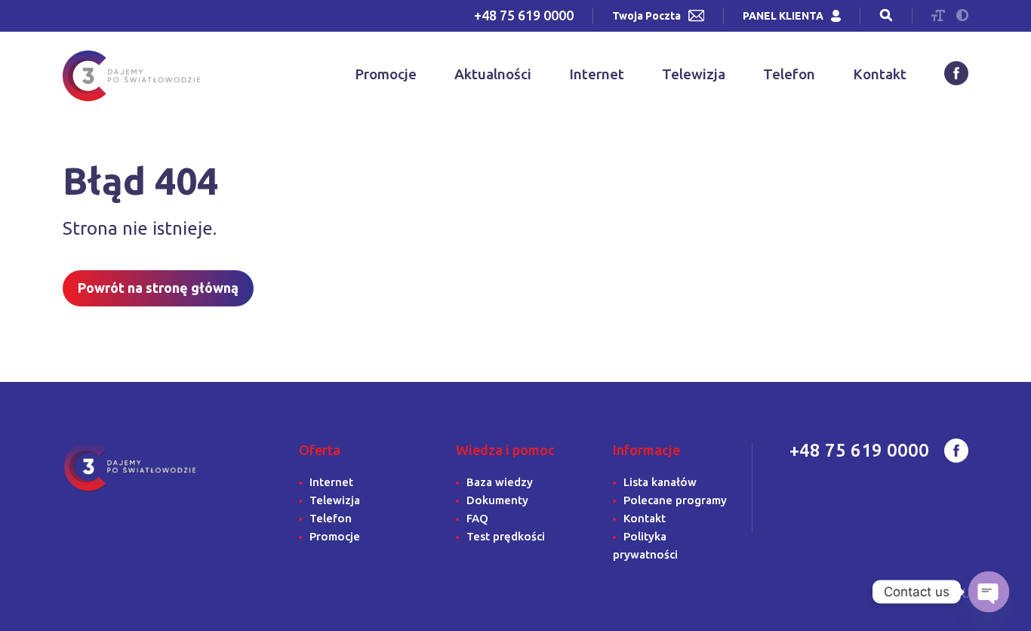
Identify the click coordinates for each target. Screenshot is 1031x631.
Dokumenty (497, 500)
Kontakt (879, 74)
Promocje (386, 74)
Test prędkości (505, 536)
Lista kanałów (660, 482)
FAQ (477, 518)
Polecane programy (675, 500)
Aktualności (492, 74)
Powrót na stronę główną (158, 287)
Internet (596, 74)
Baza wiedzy (499, 482)
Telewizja (693, 74)
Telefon (789, 74)
